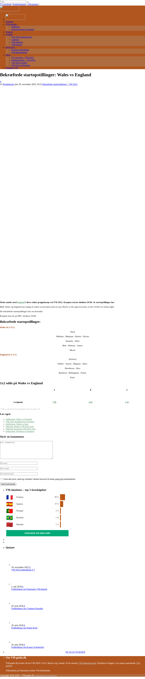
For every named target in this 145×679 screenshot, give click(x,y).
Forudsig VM (12, 68)
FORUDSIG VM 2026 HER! (37, 533)
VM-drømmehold (19, 52)
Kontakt (52, 675)
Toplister (15, 39)
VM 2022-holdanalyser (21, 37)
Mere (8, 55)
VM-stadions (17, 42)
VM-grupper (11, 24)
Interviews (10, 47)
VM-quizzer (32, 4)
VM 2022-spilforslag (20, 65)
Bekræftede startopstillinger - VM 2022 (59, 84)
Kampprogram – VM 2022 (23, 60)
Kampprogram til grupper (22, 29)
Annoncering (41, 675)
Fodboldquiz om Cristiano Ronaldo (27, 608)
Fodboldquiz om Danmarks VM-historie (29, 589)
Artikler (9, 34)
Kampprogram (19, 4)
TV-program (5, 4)
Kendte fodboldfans (20, 50)
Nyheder (9, 21)
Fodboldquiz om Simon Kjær (24, 628)
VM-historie (16, 45)
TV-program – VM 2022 (22, 57)
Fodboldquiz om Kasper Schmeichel (27, 647)
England (21, 302)
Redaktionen (8, 84)
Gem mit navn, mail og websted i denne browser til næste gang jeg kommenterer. (39, 479)
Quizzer (9, 32)
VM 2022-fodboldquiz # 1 (23, 570)
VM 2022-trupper (19, 62)
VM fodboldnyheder (87, 663)
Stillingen (15, 27)
